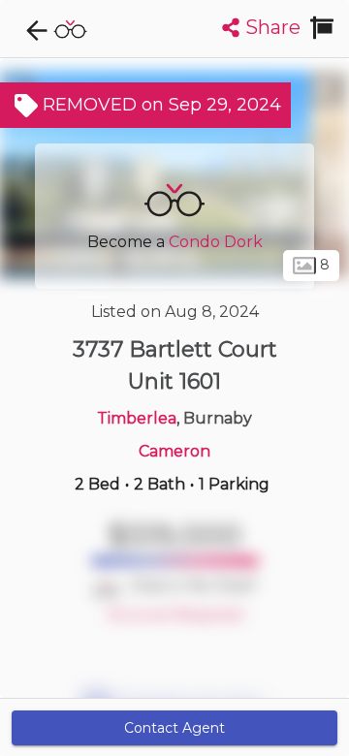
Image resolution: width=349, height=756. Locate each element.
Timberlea (136, 418)
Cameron (174, 451)
